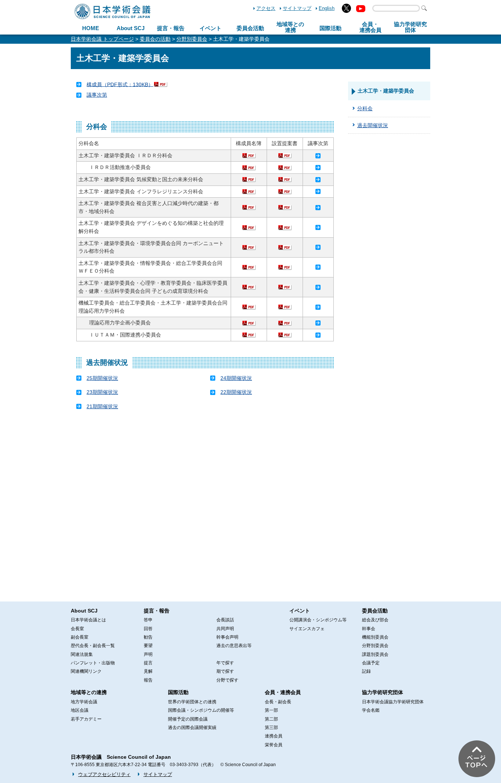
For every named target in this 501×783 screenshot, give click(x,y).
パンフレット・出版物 (93, 662)
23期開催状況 (102, 392)
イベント (211, 28)
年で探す (225, 662)
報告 (148, 680)
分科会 (365, 108)
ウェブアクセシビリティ (104, 774)
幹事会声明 (227, 637)
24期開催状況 (236, 378)
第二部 (271, 719)
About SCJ (131, 28)
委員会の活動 (155, 39)
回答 (148, 628)
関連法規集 (82, 654)
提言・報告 (170, 28)
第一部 (271, 710)
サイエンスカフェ (307, 628)
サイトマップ (297, 8)
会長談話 (225, 619)
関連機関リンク (86, 671)
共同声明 (225, 628)
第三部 (271, 727)
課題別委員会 (375, 654)
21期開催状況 (102, 406)
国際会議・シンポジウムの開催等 (201, 710)
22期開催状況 (236, 392)
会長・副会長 (278, 701)
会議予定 (371, 662)
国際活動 (330, 28)
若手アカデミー (86, 719)
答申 (148, 619)
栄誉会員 (273, 744)
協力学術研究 (410, 27)
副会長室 (79, 637)
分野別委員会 (191, 39)
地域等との (290, 27)
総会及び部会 (375, 619)
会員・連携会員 (283, 692)
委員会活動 (250, 28)
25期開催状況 (102, 378)
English (326, 8)
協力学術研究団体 (382, 692)
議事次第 (97, 95)
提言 (148, 662)
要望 (148, 645)
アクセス (265, 8)
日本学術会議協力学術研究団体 (393, 701)
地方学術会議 (84, 701)
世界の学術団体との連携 (192, 701)
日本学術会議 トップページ (102, 39)
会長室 (77, 628)
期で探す (225, 671)
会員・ (370, 27)
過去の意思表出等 (234, 645)
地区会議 (79, 710)
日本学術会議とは (88, 619)
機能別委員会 (375, 637)
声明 (148, 654)
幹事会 (368, 628)
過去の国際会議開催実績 (192, 727)
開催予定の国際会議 (188, 719)
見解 (148, 671)
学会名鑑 (371, 710)
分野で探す (227, 680)
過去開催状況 (372, 125)
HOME (90, 28)
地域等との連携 (89, 692)
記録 (366, 671)
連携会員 (273, 736)
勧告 (148, 637)
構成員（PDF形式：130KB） (120, 84)
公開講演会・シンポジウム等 (318, 619)
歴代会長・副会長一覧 (93, 645)
